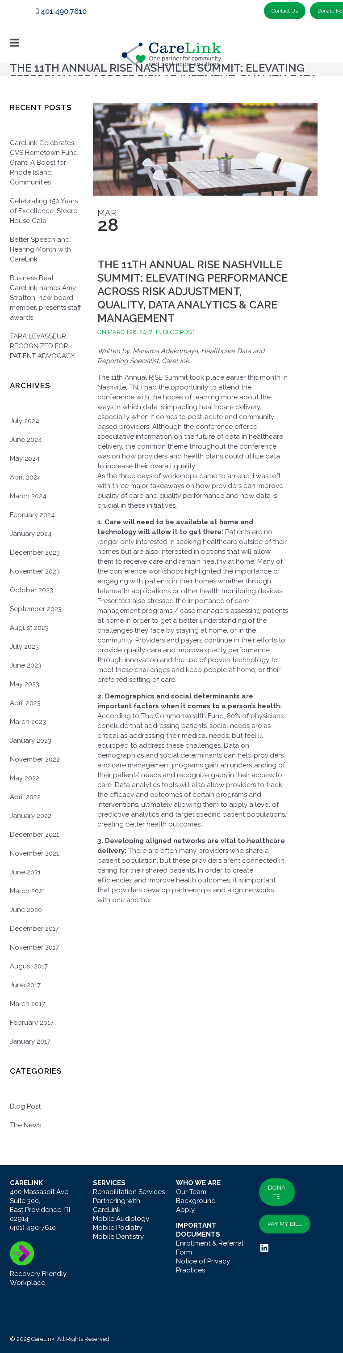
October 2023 (31, 590)
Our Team (191, 1192)
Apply (185, 1210)
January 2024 (31, 534)
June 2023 (26, 665)
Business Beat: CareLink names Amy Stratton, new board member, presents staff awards (45, 297)
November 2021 (34, 853)
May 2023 (24, 684)
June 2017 (25, 985)
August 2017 (29, 966)
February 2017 (32, 1023)
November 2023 (35, 571)
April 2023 (25, 703)
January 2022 (30, 816)
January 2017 (30, 1041)
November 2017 (34, 947)
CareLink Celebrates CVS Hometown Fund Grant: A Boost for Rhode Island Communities (44, 162)
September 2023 (36, 609)
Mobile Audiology (121, 1219)
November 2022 (35, 759)
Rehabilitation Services (129, 1192)
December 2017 (34, 929)
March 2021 (27, 891)
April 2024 (25, 477)
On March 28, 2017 (124, 332)
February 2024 (32, 515)
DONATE (276, 1192)
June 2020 (26, 910)
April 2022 (25, 797)
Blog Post (25, 1106)
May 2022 (24, 778)
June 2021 (25, 872)
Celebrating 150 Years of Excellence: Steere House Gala (44, 211)
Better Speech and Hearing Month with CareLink (40, 249)
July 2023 (24, 646)
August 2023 (29, 628)
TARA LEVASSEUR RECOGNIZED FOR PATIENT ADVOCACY (42, 346)
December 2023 (35, 552)
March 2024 (28, 496)
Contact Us (285, 11)
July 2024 (24, 421)
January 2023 (30, 740)
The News (25, 1125)
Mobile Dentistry (118, 1237)
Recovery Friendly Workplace (38, 1278)
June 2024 (26, 440)
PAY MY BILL (284, 1223)
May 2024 (25, 458)
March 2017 (27, 1004)
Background (196, 1201)
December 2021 (34, 835)
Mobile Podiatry (117, 1228)
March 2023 (28, 722)
